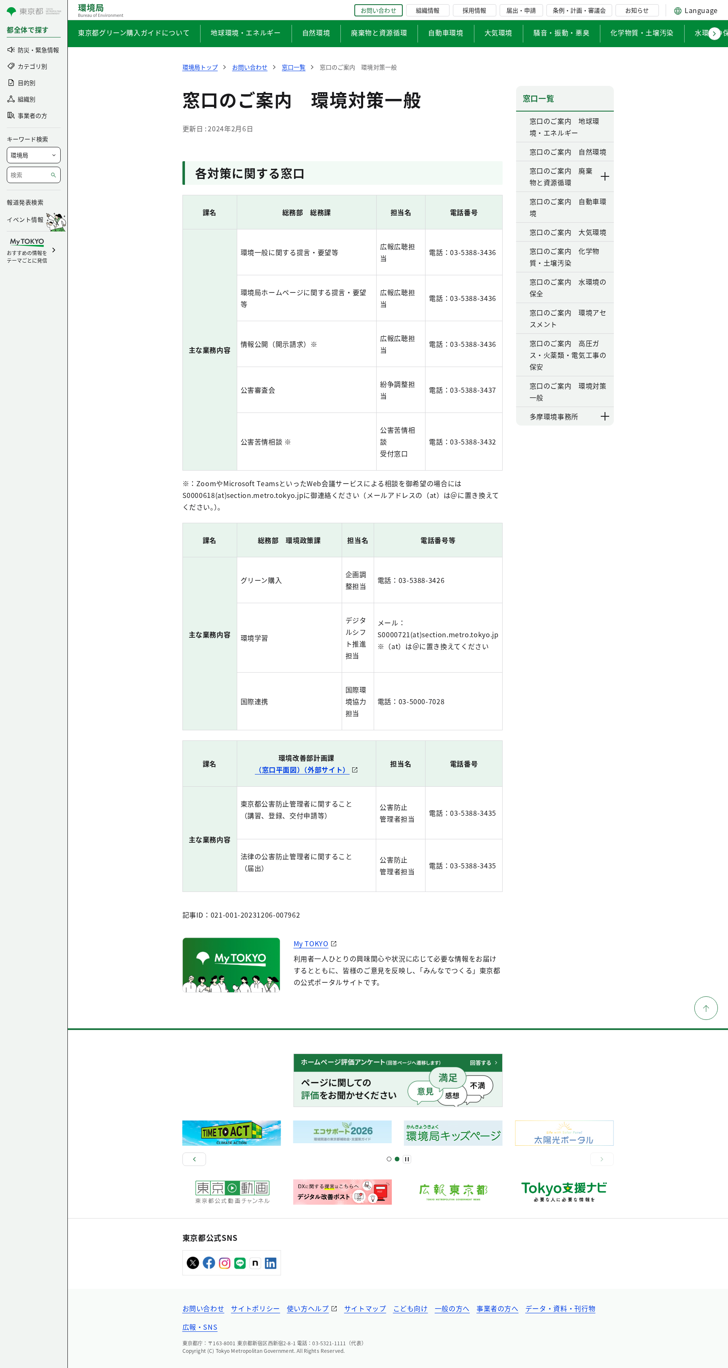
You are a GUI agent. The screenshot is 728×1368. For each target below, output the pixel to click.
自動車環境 (445, 32)
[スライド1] (389, 1159)
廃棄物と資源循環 (379, 32)
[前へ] (194, 1159)
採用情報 (474, 10)
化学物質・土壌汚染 (642, 32)
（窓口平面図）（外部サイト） (302, 769)
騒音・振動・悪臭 (561, 32)
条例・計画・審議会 (579, 10)
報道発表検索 (25, 202)
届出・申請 (521, 10)
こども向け (410, 1308)
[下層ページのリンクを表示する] (605, 176)
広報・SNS (200, 1327)
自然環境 (316, 32)
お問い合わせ (378, 10)
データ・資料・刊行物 (560, 1308)
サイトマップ (365, 1308)
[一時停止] (407, 1159)
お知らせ (637, 10)
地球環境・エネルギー (246, 32)
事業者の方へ (497, 1308)
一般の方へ (452, 1308)
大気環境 (498, 32)
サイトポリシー (255, 1308)
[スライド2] (397, 1159)
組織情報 (427, 10)
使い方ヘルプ (308, 1308)
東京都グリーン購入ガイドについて (134, 32)
